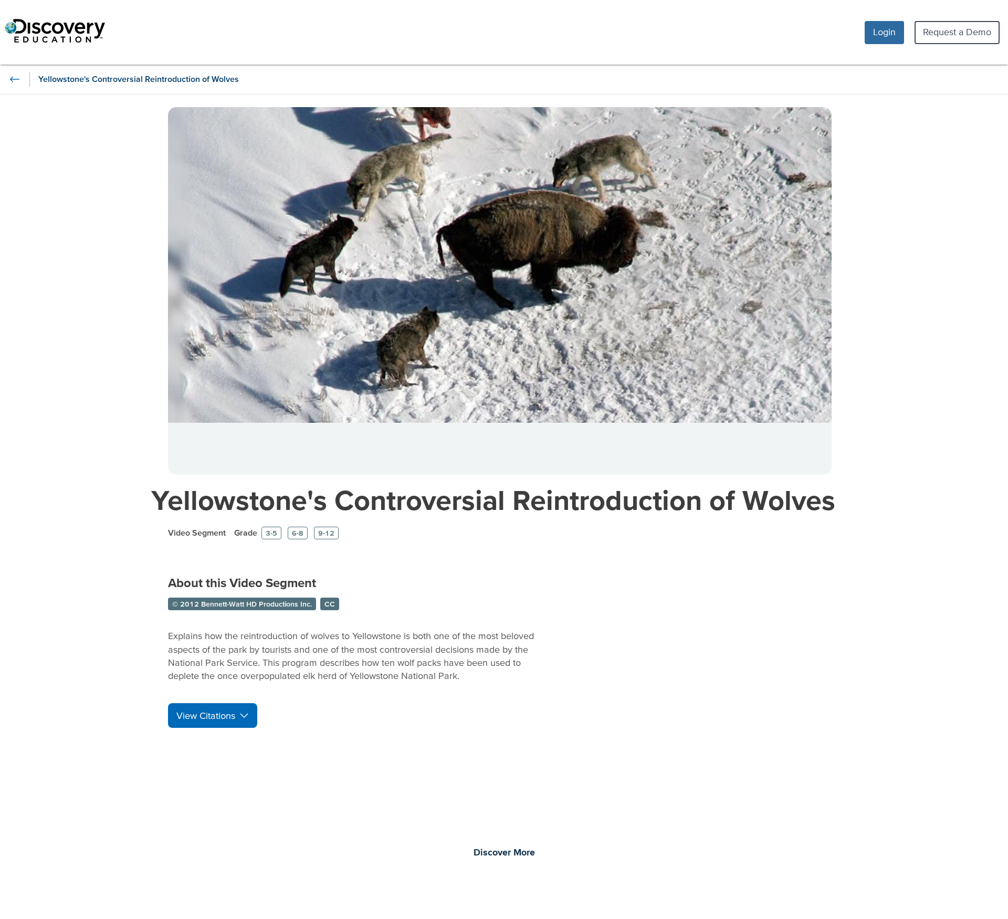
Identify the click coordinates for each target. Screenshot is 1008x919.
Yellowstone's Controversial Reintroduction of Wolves (493, 500)
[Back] (14, 79)
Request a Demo (957, 31)
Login (884, 31)
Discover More (504, 853)
